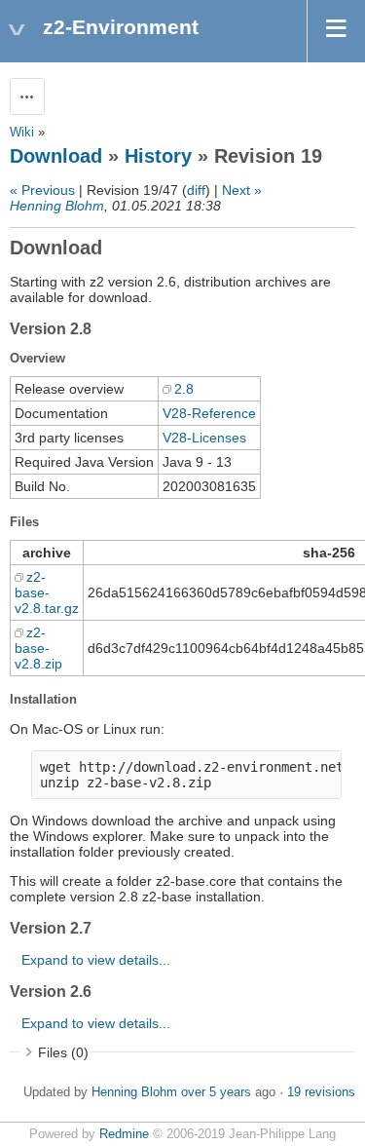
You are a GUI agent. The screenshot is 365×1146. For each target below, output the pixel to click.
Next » (242, 190)
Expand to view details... (95, 960)
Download (56, 156)
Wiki (22, 132)
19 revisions (321, 1092)
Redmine (124, 1134)
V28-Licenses (204, 437)
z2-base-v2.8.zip (38, 648)
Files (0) (63, 1052)
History (158, 156)
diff (196, 190)
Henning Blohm (57, 205)
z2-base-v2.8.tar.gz (47, 592)
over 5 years (216, 1092)
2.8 (184, 389)
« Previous (42, 190)
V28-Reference (209, 413)
